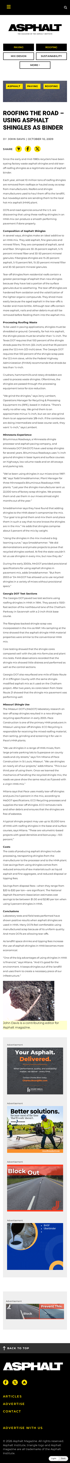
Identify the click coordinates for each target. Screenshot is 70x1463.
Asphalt (14, 86)
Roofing (51, 86)
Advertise (14, 1404)
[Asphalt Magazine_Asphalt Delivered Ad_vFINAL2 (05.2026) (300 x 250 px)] (35, 1070)
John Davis (16, 138)
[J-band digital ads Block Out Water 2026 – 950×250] (35, 1311)
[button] (58, 1458)
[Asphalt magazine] (35, 29)
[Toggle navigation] (6, 7)
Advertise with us (23, 1428)
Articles (12, 1396)
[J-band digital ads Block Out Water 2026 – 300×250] (35, 1188)
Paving (33, 86)
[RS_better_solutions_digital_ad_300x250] (35, 1129)
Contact (12, 1411)
